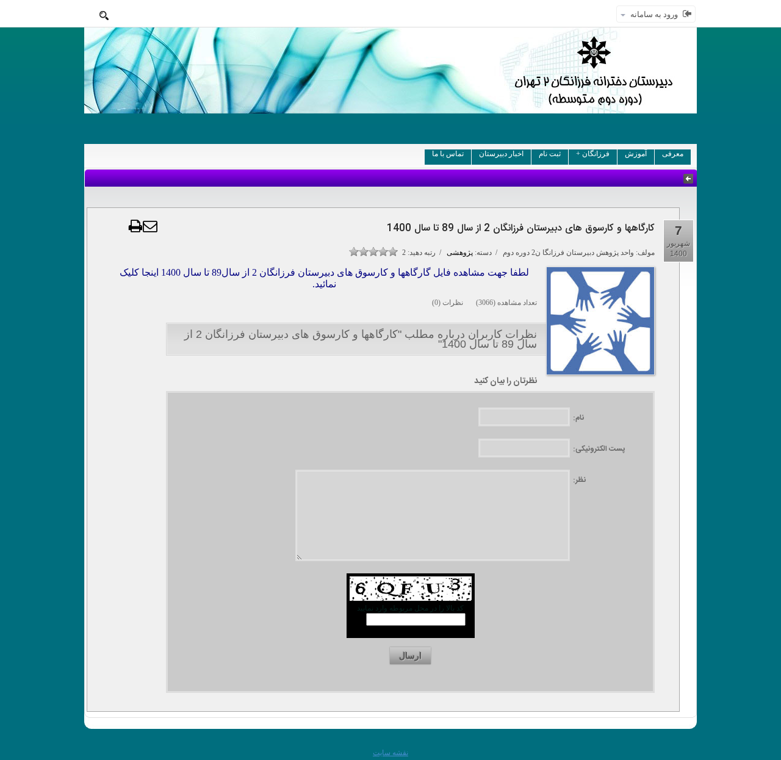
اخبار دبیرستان (501, 153)
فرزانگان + (593, 153)
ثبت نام (550, 153)
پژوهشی (460, 252)
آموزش (636, 153)
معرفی (672, 153)
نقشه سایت (390, 752)
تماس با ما (448, 153)
